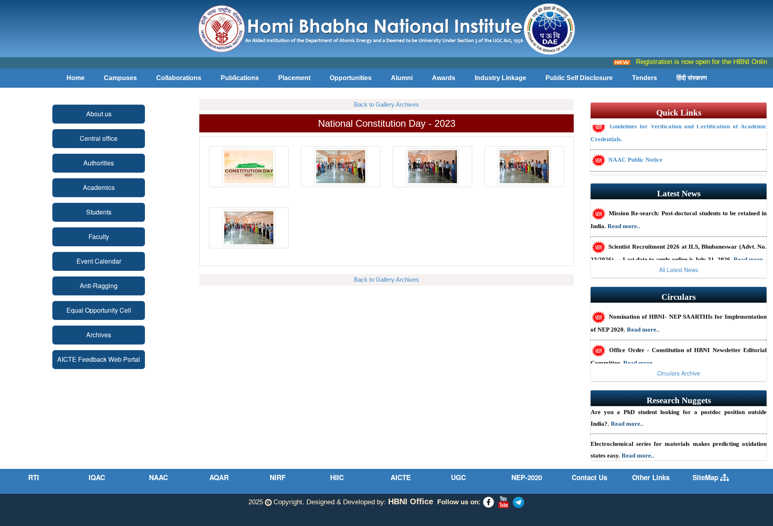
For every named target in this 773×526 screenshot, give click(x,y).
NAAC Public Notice (634, 154)
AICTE (401, 477)
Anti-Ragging (99, 285)
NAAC (158, 477)
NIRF (277, 477)
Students (99, 212)
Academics (99, 187)
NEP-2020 (526, 477)
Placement (294, 77)
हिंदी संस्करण (691, 77)
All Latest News (678, 270)
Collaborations (178, 77)
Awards (443, 77)
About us (99, 113)
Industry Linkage (500, 77)
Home (75, 77)
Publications (240, 77)
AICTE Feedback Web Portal (98, 359)
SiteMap (706, 477)
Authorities (98, 162)
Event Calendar (98, 261)
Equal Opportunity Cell (98, 310)
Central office (99, 138)
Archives (98, 334)
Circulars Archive (678, 373)
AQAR (219, 477)
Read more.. (624, 220)
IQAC (97, 477)
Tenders (644, 77)
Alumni (402, 77)
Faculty (99, 236)
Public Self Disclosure (579, 77)
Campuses (120, 77)
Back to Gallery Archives (386, 104)
